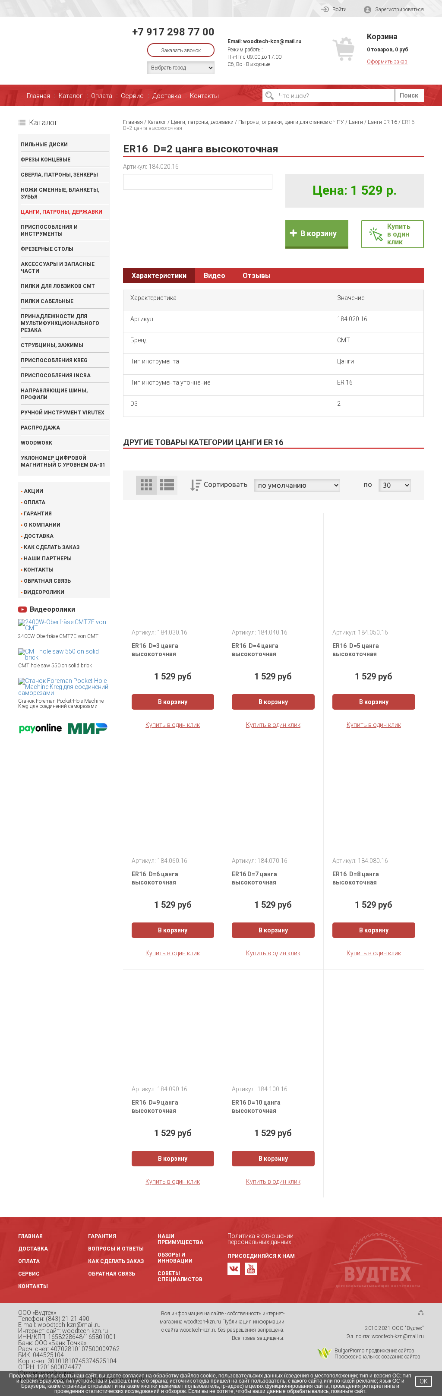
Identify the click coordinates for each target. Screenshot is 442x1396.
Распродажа (40, 428)
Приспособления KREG (54, 360)
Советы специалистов (180, 1276)
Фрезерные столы (47, 249)
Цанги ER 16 (382, 122)
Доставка (166, 96)
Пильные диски (44, 145)
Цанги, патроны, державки (61, 212)
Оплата (101, 96)
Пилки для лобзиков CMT (58, 286)
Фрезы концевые (45, 160)
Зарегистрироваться (399, 9)
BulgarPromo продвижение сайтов (374, 1351)
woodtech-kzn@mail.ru (272, 41)
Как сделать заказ (51, 547)
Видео (214, 276)
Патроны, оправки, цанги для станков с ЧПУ (291, 122)
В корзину (318, 233)
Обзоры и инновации (175, 1258)
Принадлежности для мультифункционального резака (60, 323)
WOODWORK (36, 443)
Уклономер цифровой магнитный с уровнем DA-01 (63, 461)
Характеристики (159, 276)
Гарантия (38, 513)
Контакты (204, 96)
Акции (33, 491)
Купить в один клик (172, 724)
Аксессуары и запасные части (58, 267)
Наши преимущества (180, 1239)
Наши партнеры (48, 558)
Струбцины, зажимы (52, 345)
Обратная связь (47, 581)
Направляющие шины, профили (54, 394)
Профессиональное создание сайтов (377, 1357)
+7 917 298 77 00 (173, 32)
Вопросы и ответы (116, 1249)
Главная (38, 96)
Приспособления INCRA (56, 376)
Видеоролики (44, 592)
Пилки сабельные (47, 301)
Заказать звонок (181, 50)
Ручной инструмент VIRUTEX (62, 413)
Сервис (132, 96)
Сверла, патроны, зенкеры (59, 175)
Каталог (70, 96)
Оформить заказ (387, 62)
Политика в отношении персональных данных (260, 1238)
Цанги (356, 122)
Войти (339, 9)
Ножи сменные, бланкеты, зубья (60, 193)
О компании (42, 524)
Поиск (409, 95)
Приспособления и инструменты (49, 230)
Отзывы (257, 276)
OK (424, 1381)
